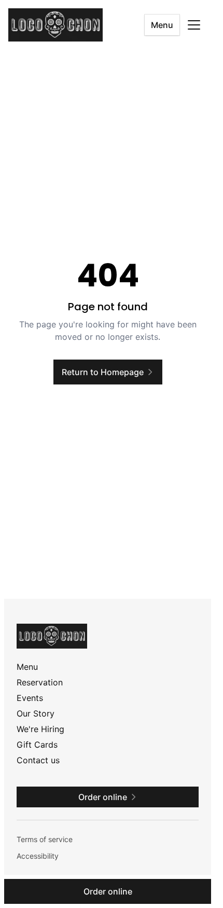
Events (30, 698)
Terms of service (45, 839)
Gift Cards (37, 744)
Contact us (38, 760)
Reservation (40, 682)
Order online (107, 891)
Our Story (35, 713)
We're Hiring (40, 729)
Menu (162, 25)
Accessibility (38, 855)
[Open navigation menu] (194, 25)
